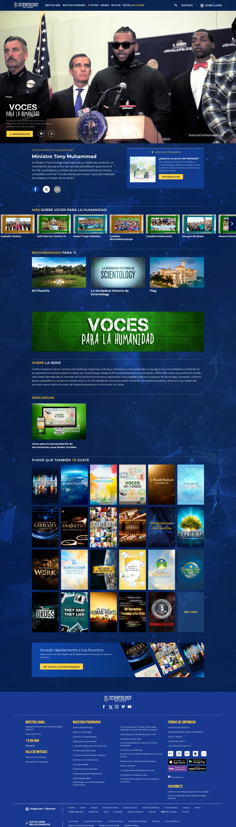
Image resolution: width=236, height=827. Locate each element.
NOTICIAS (115, 5)
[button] (3, 224)
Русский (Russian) (135, 812)
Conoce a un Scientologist (85, 736)
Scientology (74, 821)
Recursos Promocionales (37, 761)
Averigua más (171, 176)
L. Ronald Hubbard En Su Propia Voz (90, 746)
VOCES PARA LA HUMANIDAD (52, 150)
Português (118, 812)
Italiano (198, 807)
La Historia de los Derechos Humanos (137, 770)
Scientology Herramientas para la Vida (138, 734)
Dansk (83, 807)
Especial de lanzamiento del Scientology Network (44, 727)
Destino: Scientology (82, 732)
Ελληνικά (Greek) (110, 807)
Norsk (106, 812)
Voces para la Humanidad (84, 741)
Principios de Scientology (84, 750)
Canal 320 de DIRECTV (178, 727)
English (72, 807)
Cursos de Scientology (93, 821)
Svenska (152, 812)
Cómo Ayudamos (172, 821)
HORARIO (105, 5)
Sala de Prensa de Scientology (81, 825)
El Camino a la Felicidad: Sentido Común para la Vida (141, 755)
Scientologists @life (82, 778)
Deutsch (94, 807)
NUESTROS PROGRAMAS (74, 5)
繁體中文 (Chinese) (169, 812)
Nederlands (93, 812)
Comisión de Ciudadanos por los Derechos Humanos (139, 780)
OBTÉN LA (133, 5)
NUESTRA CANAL (53, 5)
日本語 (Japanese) (76, 812)
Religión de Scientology (109, 825)
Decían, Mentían (127, 765)
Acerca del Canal (33, 734)
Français (185, 812)
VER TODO (190, 611)
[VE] (190, 485)
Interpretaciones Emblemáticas (87, 773)
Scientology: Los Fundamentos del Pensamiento (88, 783)
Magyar (186, 807)
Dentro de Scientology (83, 727)
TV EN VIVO (93, 5)
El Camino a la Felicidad (131, 750)
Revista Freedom (131, 825)
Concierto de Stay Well (130, 739)
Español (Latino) (130, 807)
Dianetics (156, 821)
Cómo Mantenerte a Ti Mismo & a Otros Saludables (138, 744)
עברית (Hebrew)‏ (171, 807)
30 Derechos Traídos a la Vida (133, 775)
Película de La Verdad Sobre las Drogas (138, 761)
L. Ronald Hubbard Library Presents (89, 755)
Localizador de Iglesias (137, 821)
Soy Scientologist (80, 764)
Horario (30, 745)
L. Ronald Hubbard (115, 821)
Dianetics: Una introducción (85, 760)
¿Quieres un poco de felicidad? (179, 158)
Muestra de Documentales (85, 769)
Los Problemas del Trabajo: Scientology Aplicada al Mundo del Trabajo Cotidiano (139, 728)
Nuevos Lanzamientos (36, 757)
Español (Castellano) (151, 807)
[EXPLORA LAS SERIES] (45, 485)
